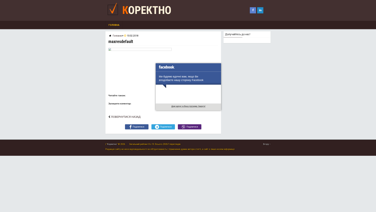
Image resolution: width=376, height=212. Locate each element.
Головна (114, 25)
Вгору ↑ (267, 144)
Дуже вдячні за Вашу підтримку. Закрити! (188, 106)
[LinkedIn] (260, 10)
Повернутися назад (126, 117)
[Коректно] (113, 15)
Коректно (146, 10)
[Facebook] (253, 10)
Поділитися (138, 126)
